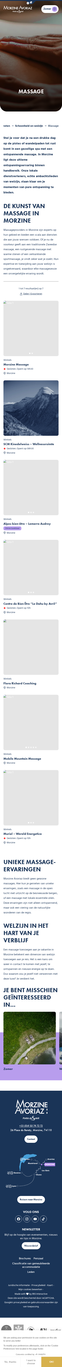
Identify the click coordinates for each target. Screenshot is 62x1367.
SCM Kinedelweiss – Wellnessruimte (28, 444)
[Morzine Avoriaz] (18, 9)
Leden (31, 1272)
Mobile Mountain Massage (22, 759)
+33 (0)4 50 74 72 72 (31, 1126)
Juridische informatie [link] (19, 1285)
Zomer (8, 1069)
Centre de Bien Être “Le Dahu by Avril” (30, 604)
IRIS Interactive (39, 1294)
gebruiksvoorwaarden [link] (42, 1303)
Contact (31, 1139)
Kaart (50, 1285)
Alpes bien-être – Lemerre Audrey (27, 524)
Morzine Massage (16, 364)
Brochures (25, 1258)
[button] (31, 2)
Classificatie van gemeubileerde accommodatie (31, 1265)
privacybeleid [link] (20, 1303)
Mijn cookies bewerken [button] (30, 1290)
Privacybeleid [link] (38, 1285)
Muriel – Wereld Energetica (22, 834)
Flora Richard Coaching (19, 683)
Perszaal (38, 1258)
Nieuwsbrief (31, 1245)
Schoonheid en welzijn (29, 126)
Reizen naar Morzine (31, 1199)
